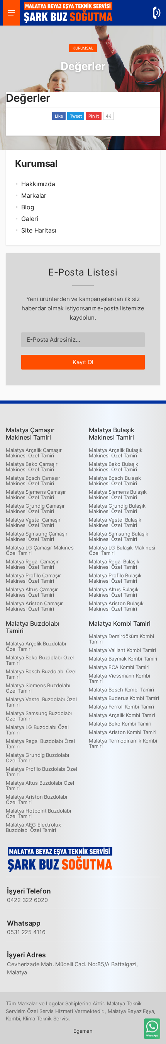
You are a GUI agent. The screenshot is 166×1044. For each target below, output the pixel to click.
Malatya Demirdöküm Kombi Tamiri (121, 639)
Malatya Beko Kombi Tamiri (120, 724)
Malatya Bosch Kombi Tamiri (121, 689)
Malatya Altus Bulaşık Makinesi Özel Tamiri (114, 592)
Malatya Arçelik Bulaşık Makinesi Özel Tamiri (115, 453)
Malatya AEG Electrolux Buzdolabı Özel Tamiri (33, 827)
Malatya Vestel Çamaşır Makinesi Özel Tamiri (33, 522)
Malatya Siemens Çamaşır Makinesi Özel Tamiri (36, 494)
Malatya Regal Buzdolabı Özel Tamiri (40, 744)
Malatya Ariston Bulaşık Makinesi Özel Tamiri (116, 606)
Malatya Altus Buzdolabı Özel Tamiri (40, 785)
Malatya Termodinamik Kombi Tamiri (123, 743)
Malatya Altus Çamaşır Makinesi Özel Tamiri (32, 592)
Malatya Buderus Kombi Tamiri (124, 698)
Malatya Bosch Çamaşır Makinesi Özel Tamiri (33, 480)
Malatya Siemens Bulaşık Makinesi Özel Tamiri (118, 494)
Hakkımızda (38, 184)
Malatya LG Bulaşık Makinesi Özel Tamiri (122, 550)
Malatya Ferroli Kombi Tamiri (121, 706)
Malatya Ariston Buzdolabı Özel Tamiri (36, 799)
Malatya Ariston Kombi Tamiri (122, 732)
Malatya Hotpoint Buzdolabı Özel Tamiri (38, 813)
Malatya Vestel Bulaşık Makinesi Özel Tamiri (115, 522)
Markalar (33, 195)
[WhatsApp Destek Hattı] (151, 1029)
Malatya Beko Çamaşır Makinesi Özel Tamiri (32, 466)
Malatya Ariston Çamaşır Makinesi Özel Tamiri (34, 606)
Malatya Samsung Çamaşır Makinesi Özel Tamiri (37, 536)
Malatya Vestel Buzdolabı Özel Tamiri (41, 702)
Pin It (93, 116)
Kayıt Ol (83, 362)
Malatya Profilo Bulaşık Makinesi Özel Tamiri (115, 578)
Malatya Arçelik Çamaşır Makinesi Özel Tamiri (34, 453)
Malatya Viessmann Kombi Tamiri (119, 678)
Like (59, 116)
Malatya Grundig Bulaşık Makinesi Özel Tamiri (117, 508)
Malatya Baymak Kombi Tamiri (123, 658)
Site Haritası (38, 230)
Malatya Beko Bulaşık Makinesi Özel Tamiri (113, 466)
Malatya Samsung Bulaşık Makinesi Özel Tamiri (118, 536)
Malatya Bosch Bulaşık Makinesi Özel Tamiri (115, 480)
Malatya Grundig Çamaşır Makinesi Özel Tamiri (35, 508)
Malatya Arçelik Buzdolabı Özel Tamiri (36, 646)
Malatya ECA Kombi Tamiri (119, 667)
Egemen (83, 1031)
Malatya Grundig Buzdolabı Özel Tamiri (37, 757)
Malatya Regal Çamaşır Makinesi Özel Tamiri (32, 564)
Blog (27, 207)
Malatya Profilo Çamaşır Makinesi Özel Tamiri (33, 578)
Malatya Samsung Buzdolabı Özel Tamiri (39, 716)
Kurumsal (83, 48)
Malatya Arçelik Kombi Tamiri (122, 715)
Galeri (29, 218)
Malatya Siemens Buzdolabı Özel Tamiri (38, 688)
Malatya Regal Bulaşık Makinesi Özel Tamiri (114, 564)
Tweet (76, 116)
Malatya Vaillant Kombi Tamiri (122, 650)
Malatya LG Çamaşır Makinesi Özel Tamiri (40, 550)
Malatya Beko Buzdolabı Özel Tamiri (40, 660)
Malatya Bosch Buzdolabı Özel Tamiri (41, 674)
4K (108, 116)
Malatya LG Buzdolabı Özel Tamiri (37, 730)
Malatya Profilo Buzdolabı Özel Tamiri (41, 771)
